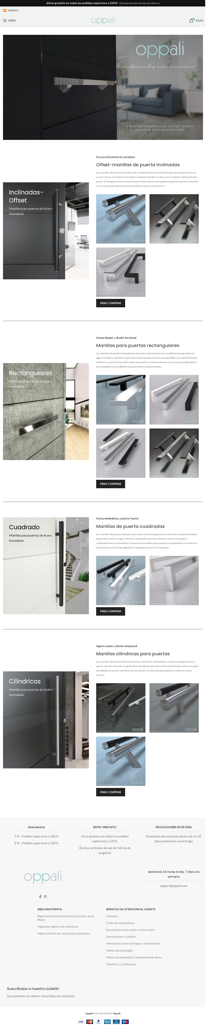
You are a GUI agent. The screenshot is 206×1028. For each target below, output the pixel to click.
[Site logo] (103, 20)
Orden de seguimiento (120, 923)
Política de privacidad (119, 950)
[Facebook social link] (40, 897)
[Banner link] (51, 230)
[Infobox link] (34, 836)
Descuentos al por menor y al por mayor (130, 929)
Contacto (112, 916)
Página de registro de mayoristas (57, 926)
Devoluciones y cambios (121, 936)
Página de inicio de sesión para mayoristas (63, 933)
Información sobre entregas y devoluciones (133, 943)
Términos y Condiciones (121, 964)
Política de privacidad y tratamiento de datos (134, 957)
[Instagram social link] (45, 897)
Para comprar (110, 303)
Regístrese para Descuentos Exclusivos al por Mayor (66, 917)
